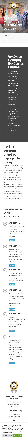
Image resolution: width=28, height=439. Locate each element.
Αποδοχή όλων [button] (17, 435)
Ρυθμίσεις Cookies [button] (7, 435)
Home (5, 35)
